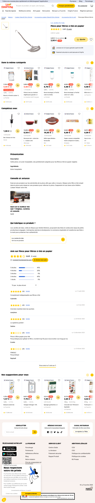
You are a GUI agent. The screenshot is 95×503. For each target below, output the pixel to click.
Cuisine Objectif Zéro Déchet (23, 17)
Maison (10, 17)
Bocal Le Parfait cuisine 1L (11, 95)
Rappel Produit (54, 456)
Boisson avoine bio (8, 404)
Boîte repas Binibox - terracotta (50, 139)
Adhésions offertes (32, 453)
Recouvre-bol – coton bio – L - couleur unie (31, 139)
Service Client (55, 443)
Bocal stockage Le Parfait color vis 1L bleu (71, 93)
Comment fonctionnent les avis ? (22, 260)
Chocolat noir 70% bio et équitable (71, 406)
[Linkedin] (58, 432)
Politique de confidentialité (81, 453)
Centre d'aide (53, 447)
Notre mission (30, 459)
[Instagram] (51, 432)
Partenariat (29, 450)
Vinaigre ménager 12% (30, 404)
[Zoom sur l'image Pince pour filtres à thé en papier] (28, 40)
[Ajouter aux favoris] (19, 68)
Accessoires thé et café (69, 17)
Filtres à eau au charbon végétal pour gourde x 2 (31, 93)
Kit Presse (75, 459)
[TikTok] (61, 432)
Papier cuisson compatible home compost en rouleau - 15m (72, 140)
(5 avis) (69, 29)
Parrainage (89, 1)
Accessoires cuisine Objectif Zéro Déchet (47, 17)
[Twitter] (54, 432)
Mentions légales (79, 443)
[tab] (5, 25)
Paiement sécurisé (55, 453)
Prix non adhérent (59, 38)
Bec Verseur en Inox (9, 137)
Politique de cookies (79, 456)
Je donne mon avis (40, 260)
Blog (80, 1)
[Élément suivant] (92, 62)
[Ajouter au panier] (18, 85)
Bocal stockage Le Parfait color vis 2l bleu (51, 93)
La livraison (52, 450)
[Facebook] (48, 432)
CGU (73, 450)
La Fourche (30, 443)
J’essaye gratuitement (66, 6)
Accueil (3, 17)
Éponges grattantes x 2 (50, 404)
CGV (73, 447)
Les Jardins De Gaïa (57, 23)
